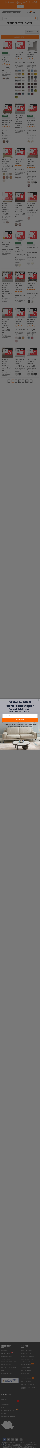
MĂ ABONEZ (20, 720)
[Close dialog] (38, 700)
